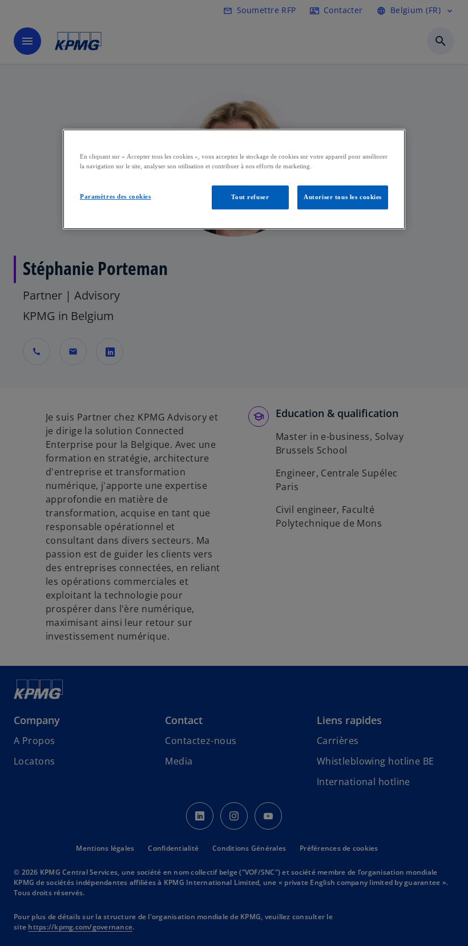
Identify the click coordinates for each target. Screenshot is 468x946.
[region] (234, 179)
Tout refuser (250, 196)
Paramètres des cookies (115, 196)
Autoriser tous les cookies (343, 196)
